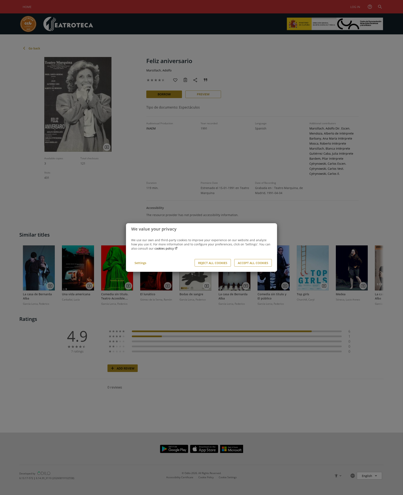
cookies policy (164, 248)
